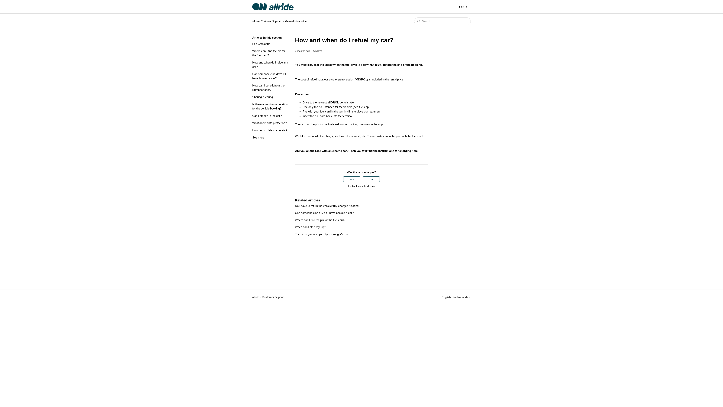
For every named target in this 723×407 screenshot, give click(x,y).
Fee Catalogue (261, 43)
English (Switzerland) (455, 297)
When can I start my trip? (310, 227)
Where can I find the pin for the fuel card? (268, 53)
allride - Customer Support (266, 21)
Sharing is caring (262, 97)
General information (296, 21)
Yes (352, 179)
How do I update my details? (269, 130)
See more (258, 137)
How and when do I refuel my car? (270, 64)
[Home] (273, 6)
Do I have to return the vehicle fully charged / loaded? (327, 205)
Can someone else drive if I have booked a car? (269, 76)
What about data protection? (269, 123)
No (371, 179)
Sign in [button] (463, 6)
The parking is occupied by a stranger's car (321, 234)
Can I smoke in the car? (267, 115)
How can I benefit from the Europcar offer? (268, 87)
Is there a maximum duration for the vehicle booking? (270, 106)
